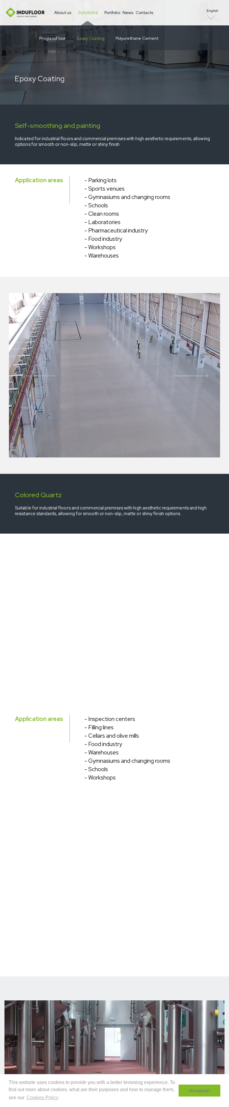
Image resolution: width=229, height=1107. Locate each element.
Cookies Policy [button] (42, 1097)
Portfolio (112, 12)
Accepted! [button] (199, 1090)
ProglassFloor (52, 38)
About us (62, 12)
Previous (38, 375)
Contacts (144, 12)
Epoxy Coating (90, 38)
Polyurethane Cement (137, 38)
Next (191, 375)
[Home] (25, 13)
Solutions (88, 12)
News (128, 12)
